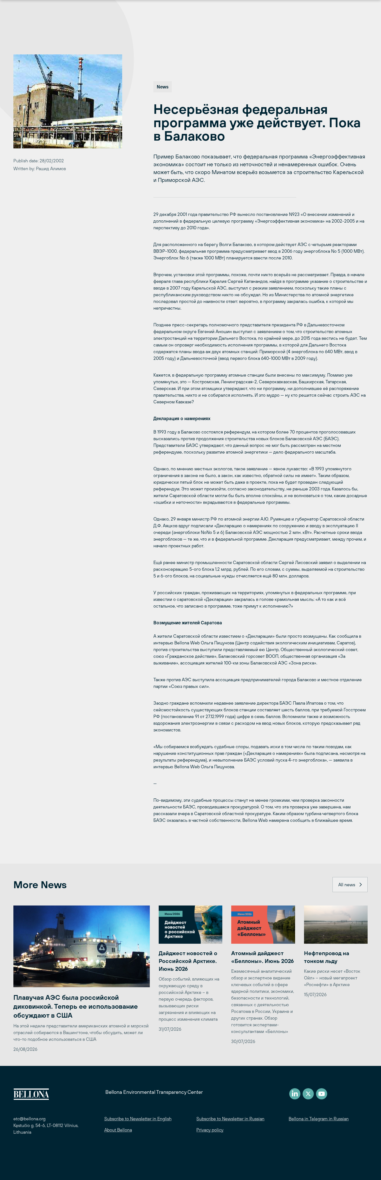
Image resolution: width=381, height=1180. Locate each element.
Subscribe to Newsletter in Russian (230, 1118)
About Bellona (118, 1129)
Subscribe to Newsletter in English (138, 1118)
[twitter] (308, 1093)
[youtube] (321, 1093)
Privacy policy (209, 1129)
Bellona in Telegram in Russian (319, 1118)
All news (346, 884)
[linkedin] (294, 1093)
